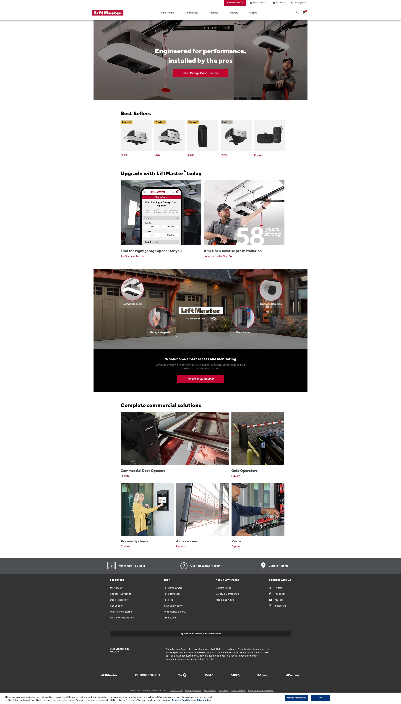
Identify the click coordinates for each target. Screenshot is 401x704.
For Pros (168, 600)
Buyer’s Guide (223, 588)
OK (320, 698)
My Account (116, 588)
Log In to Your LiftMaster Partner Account (200, 634)
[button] (298, 2)
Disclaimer (210, 691)
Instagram (280, 606)
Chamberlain (245, 649)
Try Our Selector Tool (133, 256)
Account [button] (278, 2)
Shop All (253, 13)
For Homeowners (173, 588)
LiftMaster (220, 649)
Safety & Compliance (227, 594)
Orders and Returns (121, 612)
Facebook (280, 594)
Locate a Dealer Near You (218, 256)
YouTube (279, 600)
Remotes (259, 155)
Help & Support (258, 2)
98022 (190, 155)
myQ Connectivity (173, 606)
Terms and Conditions (182, 700)
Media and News (225, 600)
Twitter (278, 588)
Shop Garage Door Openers (200, 73)
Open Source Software (260, 691)
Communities (191, 13)
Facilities (213, 13)
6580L (224, 155)
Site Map (224, 691)
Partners (233, 13)
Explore (125, 476)
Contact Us (176, 691)
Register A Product (120, 594)
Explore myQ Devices (200, 379)
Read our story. (208, 659)
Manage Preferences (296, 698)
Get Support (117, 606)
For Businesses (172, 594)
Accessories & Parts (175, 612)
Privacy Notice (193, 691)
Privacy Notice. (204, 700)
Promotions (170, 618)
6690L (124, 155)
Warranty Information (122, 618)
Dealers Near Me (236, 3)
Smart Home (167, 13)
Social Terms (238, 691)
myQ (229, 649)
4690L (157, 155)
